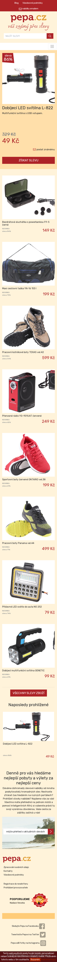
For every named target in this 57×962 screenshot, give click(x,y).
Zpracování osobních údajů (16, 867)
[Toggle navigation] (52, 46)
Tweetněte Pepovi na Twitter (25, 934)
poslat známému (46, 149)
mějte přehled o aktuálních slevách (25, 831)
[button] (6, 79)
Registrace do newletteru (16, 884)
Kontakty (8, 871)
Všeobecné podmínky (33, 3)
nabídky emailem (30, 8)
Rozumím (35, 959)
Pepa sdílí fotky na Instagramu (25, 943)
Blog (16, 3)
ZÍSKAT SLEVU (28, 160)
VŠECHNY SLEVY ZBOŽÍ (28, 693)
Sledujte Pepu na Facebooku (25, 926)
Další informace (48, 959)
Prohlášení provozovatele (16, 887)
